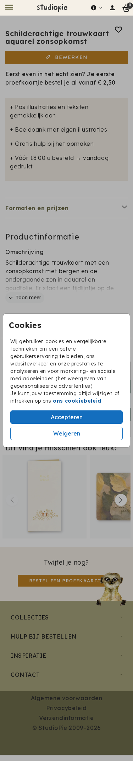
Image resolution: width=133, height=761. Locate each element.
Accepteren (67, 417)
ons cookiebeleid (77, 401)
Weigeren (66, 433)
